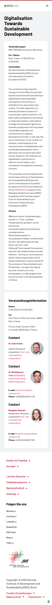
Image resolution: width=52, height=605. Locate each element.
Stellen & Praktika (17, 460)
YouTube (10, 516)
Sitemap (11, 493)
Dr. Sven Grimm (16, 343)
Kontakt (11, 466)
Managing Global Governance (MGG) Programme (17, 378)
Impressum (34, 596)
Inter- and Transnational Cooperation (19, 355)
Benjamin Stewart (17, 410)
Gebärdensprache (17, 482)
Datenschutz (13, 596)
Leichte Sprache (16, 476)
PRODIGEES (20, 189)
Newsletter (11, 527)
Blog (8, 537)
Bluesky (10, 511)
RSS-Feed (11, 532)
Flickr (9, 543)
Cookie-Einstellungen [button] (19, 593)
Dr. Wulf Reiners (16, 372)
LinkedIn (10, 521)
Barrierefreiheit (15, 488)
